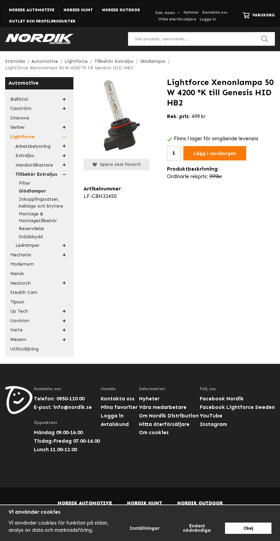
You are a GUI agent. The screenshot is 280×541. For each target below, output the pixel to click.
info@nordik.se (72, 407)
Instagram (213, 424)
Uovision (19, 321)
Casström (20, 108)
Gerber (17, 127)
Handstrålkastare (34, 165)
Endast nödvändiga (197, 528)
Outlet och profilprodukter (42, 21)
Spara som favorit (119, 164)
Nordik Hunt (78, 10)
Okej (248, 528)
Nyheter (191, 12)
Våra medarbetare (162, 407)
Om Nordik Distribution (169, 416)
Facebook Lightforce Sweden (237, 407)
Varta (16, 330)
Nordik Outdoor (121, 10)
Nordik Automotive (31, 10)
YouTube (211, 416)
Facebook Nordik (222, 399)
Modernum (22, 264)
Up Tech (19, 311)
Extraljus (24, 155)
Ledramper (27, 245)
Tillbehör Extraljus (36, 174)
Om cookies (154, 432)
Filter (24, 183)
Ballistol (19, 99)
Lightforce (22, 137)
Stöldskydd (31, 237)
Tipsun (17, 302)
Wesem (18, 339)
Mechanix (20, 255)
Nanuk (17, 273)
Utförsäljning (24, 349)
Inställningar (144, 528)
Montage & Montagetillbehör (38, 217)
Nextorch (20, 283)
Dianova (19, 118)
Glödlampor (32, 191)
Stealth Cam (24, 292)
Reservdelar (31, 228)
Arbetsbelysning (33, 146)
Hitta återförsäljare (177, 19)
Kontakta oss (214, 12)
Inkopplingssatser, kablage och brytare (41, 202)
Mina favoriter (119, 407)
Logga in (208, 19)
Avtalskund (115, 424)
